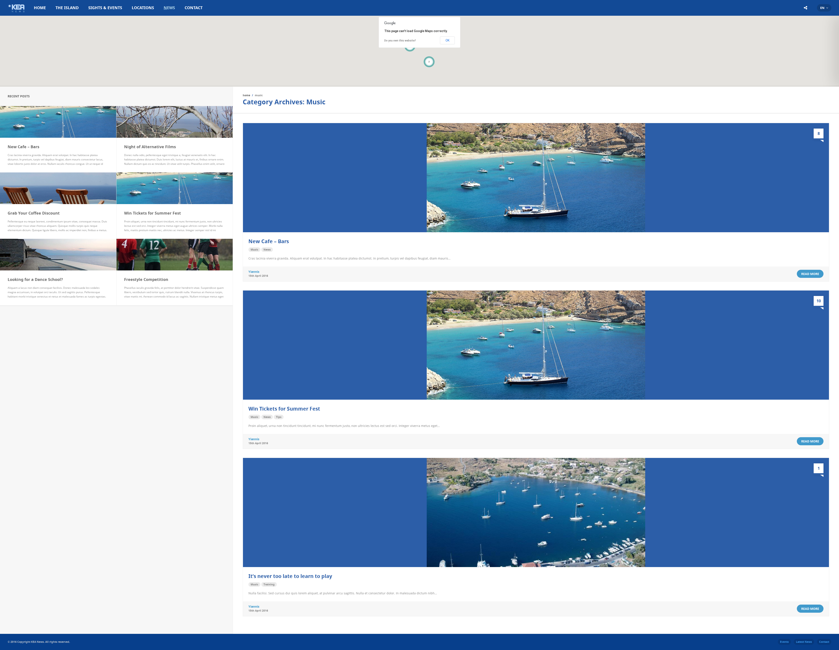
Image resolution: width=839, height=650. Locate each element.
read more (810, 274)
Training (269, 584)
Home (40, 7)
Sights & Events (105, 7)
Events (784, 642)
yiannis (253, 272)
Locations (143, 7)
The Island (67, 7)
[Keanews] (17, 13)
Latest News (804, 642)
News (169, 7)
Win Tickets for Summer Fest (284, 408)
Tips (278, 417)
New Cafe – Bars (268, 241)
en (822, 8)
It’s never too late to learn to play (290, 576)
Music (254, 249)
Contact (194, 7)
